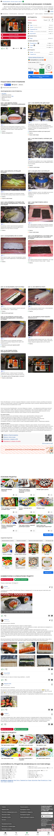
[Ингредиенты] (53, 825)
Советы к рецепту (39, 13)
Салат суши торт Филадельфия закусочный (44, 526)
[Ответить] (52, 615)
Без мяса (47, 554)
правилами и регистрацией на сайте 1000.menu (46, 824)
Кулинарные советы (25, 809)
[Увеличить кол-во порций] (52, 19)
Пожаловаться (5, 13)
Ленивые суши (41, 508)
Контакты (4, 819)
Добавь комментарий (22, 579)
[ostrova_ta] (2, 620)
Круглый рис (33, 33)
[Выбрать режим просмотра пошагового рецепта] (3, 125)
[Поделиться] (53, 827)
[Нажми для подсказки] (45, 60)
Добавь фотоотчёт (7, 579)
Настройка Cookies (6, 817)
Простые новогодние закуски (36, 540)
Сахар (31, 45)
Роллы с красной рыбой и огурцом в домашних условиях (8, 527)
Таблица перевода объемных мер (36, 57)
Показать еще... (48, 534)
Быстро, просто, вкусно (20, 554)
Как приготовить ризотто (43, 758)
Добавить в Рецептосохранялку (11, 435)
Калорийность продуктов (26, 812)
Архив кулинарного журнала (27, 817)
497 (4, 48)
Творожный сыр (33, 29)
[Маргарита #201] (2, 684)
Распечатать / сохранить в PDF (11, 439)
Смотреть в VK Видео (14, 37)
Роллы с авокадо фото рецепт (25, 508)
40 (3, 709)
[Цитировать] (49, 615)
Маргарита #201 (7, 683)
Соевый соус (33, 54)
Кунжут (31, 52)
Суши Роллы (33, 567)
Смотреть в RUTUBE (14, 34)
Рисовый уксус (33, 43)
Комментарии (21, 13)
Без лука (7, 567)
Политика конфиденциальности (9, 812)
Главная (4, 806)
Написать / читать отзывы (9, 437)
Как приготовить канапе (7, 745)
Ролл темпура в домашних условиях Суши (8, 508)
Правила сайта (5, 809)
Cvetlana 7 (6, 713)
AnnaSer (6, 586)
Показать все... (48, 572)
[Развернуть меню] (53, 830)
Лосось (31, 27)
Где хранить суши (41, 745)
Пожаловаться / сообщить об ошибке (12, 441)
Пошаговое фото (30, 13)
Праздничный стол (20, 567)
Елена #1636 (7, 673)
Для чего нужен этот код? (47, 443)
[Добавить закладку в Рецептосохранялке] (21, 48)
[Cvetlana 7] (2, 714)
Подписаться (48, 816)
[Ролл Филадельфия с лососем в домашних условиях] (6, 43)
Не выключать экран (48, 17)
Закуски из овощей (21, 540)
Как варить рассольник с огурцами (26, 759)
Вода (31, 38)
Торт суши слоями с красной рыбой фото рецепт (27, 526)
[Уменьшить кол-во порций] (52, 21)
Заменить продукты (32, 20)
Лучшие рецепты (24, 806)
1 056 (24, 48)
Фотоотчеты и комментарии (8, 826)
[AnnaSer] (2, 587)
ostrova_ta (6, 619)
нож (12, 96)
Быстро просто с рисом (7, 540)
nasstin (51, 11)
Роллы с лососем (7, 554)
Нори (31, 25)
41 (3, 669)
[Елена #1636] (2, 673)
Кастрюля (4, 93)
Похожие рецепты (13, 13)
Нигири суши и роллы (43, 489)
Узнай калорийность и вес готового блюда (40, 77)
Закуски (33, 554)
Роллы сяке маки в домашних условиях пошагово (24, 491)
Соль (31, 47)
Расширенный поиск (7, 823)
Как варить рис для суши (26, 745)
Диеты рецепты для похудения (47, 568)
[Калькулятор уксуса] (38, 43)
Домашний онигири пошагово (6, 490)
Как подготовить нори (7, 758)
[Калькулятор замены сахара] (34, 45)
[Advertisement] (13, 60)
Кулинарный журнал (25, 814)
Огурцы (32, 31)
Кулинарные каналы (7, 828)
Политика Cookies (6, 814)
